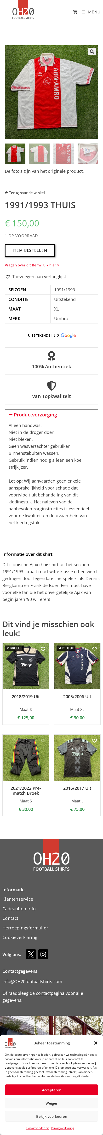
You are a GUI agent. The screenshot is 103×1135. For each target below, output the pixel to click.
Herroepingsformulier (25, 927)
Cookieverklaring (37, 1128)
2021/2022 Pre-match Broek (26, 791)
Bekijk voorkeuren (51, 1116)
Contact (10, 918)
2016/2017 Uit (77, 788)
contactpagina (50, 993)
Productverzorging (35, 414)
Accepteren (51, 1090)
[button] (95, 1043)
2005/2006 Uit (77, 696)
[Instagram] (43, 954)
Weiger (51, 1103)
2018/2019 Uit (26, 696)
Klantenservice (17, 899)
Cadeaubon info (19, 908)
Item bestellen (30, 250)
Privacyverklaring (62, 1128)
